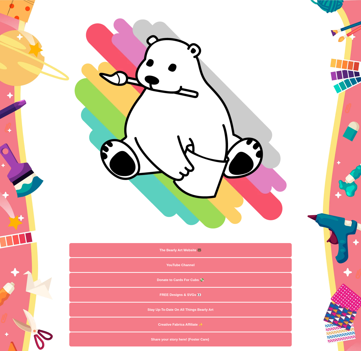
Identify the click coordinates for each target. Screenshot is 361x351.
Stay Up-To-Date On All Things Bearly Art (180, 310)
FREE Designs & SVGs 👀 (180, 295)
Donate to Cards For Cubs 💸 (180, 280)
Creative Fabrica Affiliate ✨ (180, 324)
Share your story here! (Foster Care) (180, 339)
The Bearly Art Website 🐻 (180, 250)
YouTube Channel (180, 265)
